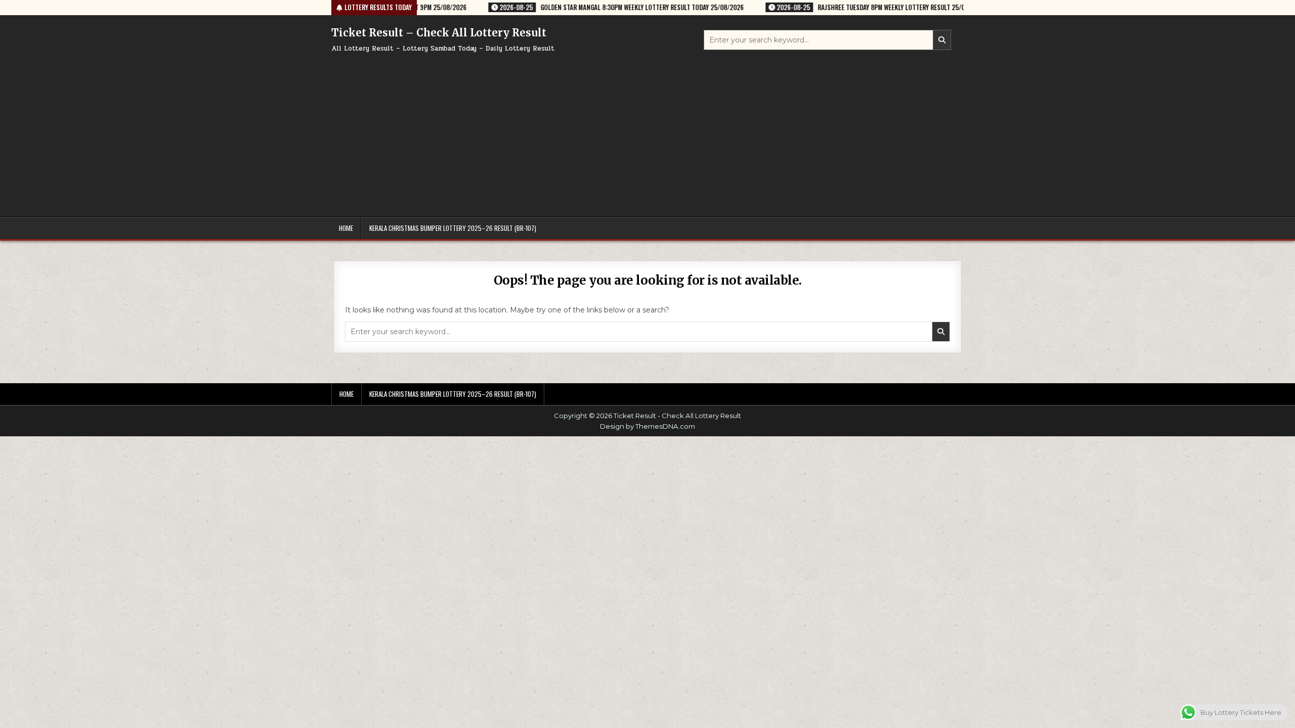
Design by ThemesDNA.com (647, 426)
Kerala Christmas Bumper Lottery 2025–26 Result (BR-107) (452, 228)
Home (346, 228)
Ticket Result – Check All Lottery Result (438, 32)
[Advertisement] (647, 130)
